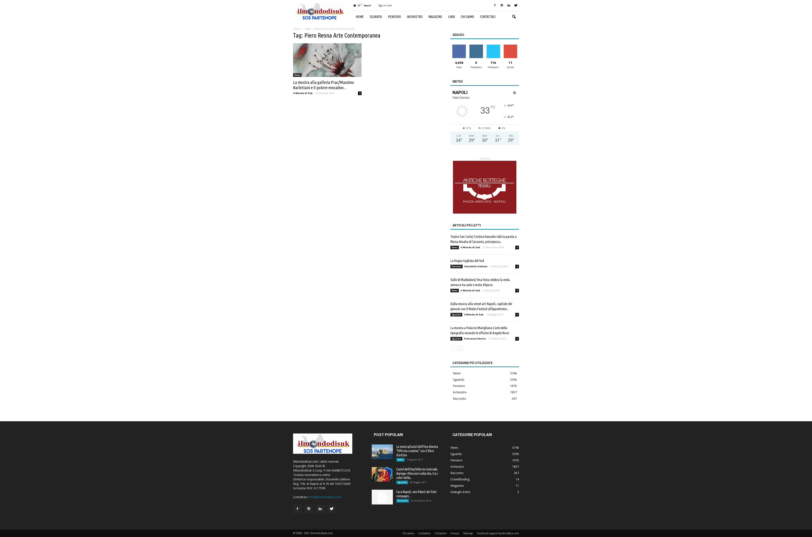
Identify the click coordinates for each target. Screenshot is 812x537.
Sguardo (376, 17)
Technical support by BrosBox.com (498, 533)
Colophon (441, 533)
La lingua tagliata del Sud (467, 261)
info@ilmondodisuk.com (325, 497)
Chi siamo (467, 17)
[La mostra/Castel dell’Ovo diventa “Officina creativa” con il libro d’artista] (382, 451)
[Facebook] (495, 5)
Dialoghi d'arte (460, 492)
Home (360, 17)
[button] (514, 17)
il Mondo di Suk (303, 93)
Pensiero (394, 17)
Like (459, 46)
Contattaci (487, 17)
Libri (451, 17)
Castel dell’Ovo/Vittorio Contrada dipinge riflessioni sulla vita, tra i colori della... (417, 473)
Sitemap (468, 533)
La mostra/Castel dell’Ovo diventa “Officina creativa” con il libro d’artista (417, 451)
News (297, 75)
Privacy (455, 533)
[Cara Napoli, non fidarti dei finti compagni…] (382, 497)
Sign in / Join (385, 5)
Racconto (459, 399)
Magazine (435, 17)
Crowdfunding (459, 479)
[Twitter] (516, 5)
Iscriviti (510, 46)
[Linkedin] (509, 5)
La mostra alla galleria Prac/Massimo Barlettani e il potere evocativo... (323, 85)
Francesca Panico (475, 338)
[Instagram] (502, 5)
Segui (476, 46)
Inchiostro (414, 17)
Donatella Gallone (475, 266)
